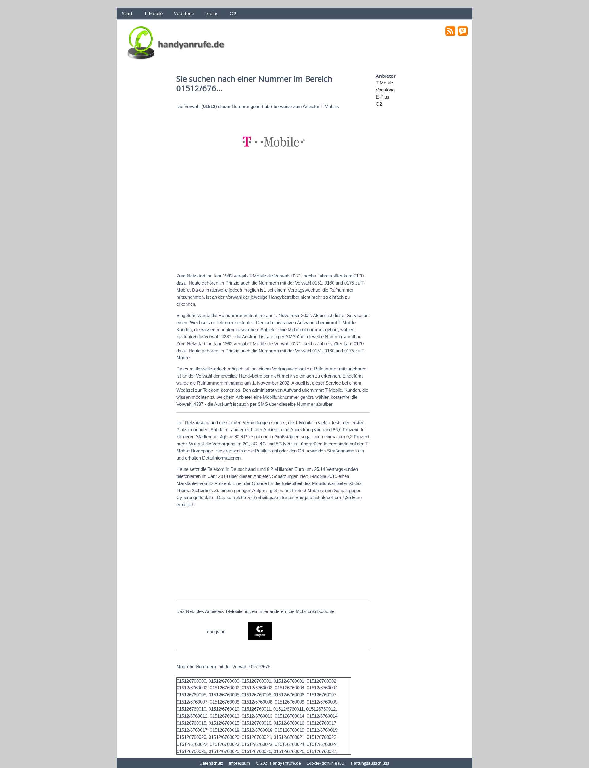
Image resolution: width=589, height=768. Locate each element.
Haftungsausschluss (370, 763)
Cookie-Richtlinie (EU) (325, 763)
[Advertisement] (273, 220)
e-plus (211, 13)
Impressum (239, 763)
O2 (233, 13)
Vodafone (184, 13)
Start (127, 13)
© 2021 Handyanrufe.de (278, 763)
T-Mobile (153, 13)
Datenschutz (211, 763)
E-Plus (382, 96)
